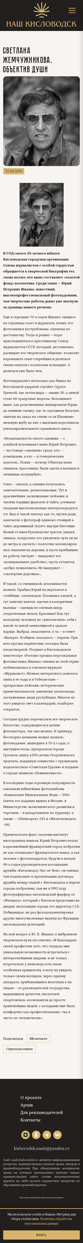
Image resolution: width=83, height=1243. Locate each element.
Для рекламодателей (41, 1112)
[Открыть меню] (72, 10)
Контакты (30, 1120)
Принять (41, 1235)
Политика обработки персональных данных (41, 1197)
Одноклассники (19, 1049)
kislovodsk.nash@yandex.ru (41, 1148)
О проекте (31, 1097)
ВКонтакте (38, 1039)
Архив (26, 1105)
